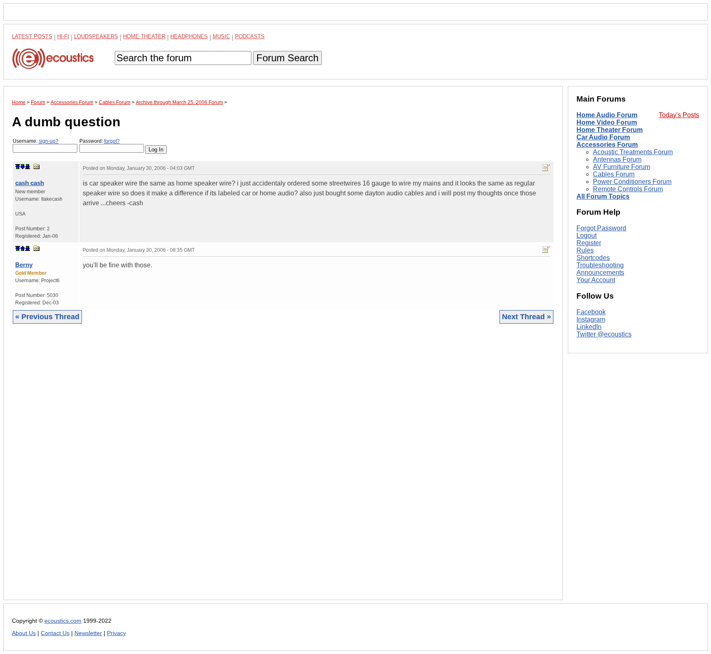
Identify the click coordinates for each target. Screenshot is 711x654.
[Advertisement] (259, 468)
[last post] (27, 166)
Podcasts (250, 36)
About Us (24, 633)
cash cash (29, 182)
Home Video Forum (606, 122)
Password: (99, 141)
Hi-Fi (63, 36)
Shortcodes (593, 257)
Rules (585, 250)
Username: (35, 141)
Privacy (116, 633)
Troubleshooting (600, 265)
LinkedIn (589, 326)
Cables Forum (613, 174)
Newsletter (88, 633)
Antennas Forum (617, 159)
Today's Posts (679, 114)
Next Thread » (526, 317)
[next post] (22, 166)
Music (221, 36)
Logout (586, 235)
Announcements (600, 272)
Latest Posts (32, 36)
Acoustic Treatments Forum (633, 151)
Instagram (590, 319)
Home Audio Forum (606, 114)
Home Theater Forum (609, 129)
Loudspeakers (96, 36)
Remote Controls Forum (628, 189)
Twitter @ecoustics (604, 334)
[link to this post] (37, 166)
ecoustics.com (62, 621)
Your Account (595, 279)
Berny (24, 264)
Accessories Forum (607, 144)
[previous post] (22, 248)
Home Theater (144, 36)
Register (588, 242)
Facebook (591, 311)
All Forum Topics (603, 196)
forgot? (112, 141)
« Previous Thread (47, 317)
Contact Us (55, 633)
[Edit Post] (546, 168)
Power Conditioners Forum (632, 181)
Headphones (189, 36)
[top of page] (17, 166)
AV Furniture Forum (621, 166)
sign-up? (48, 141)
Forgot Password (601, 228)
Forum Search (287, 57)
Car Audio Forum (603, 137)
